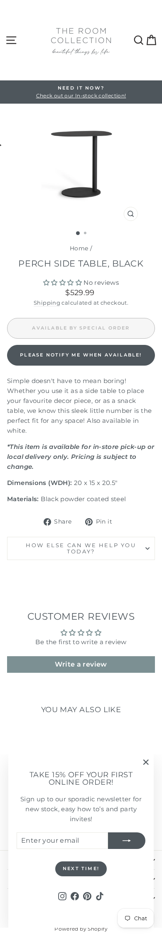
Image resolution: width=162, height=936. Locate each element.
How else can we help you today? (81, 548)
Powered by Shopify (81, 929)
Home (79, 248)
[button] (62, 282)
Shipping (47, 303)
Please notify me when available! (81, 355)
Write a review (81, 664)
